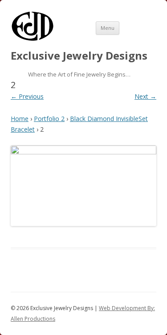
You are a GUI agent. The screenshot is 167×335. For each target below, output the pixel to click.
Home (20, 118)
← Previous (27, 96)
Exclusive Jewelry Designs (79, 56)
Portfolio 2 (49, 118)
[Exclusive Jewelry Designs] (32, 39)
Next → (145, 96)
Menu (107, 27)
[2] (83, 185)
